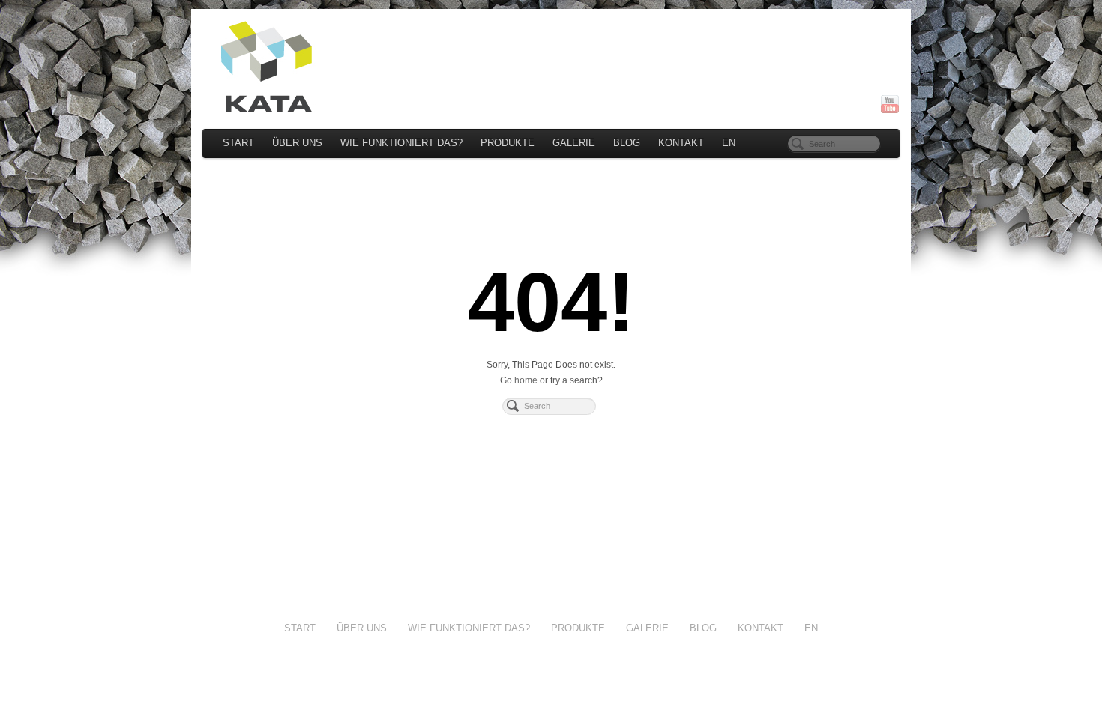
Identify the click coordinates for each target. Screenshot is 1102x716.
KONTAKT (681, 143)
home (526, 380)
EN (728, 143)
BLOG (626, 143)
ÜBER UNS (297, 143)
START (238, 143)
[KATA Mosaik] (551, 67)
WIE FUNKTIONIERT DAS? (401, 143)
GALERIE (573, 143)
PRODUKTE (508, 143)
